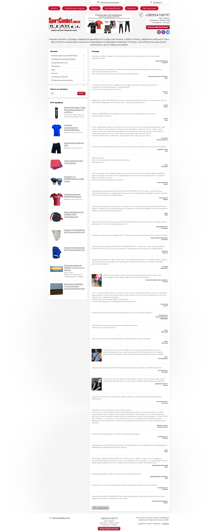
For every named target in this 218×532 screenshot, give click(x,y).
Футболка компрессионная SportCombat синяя (71, 127)
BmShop (166, 523)
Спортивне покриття (59, 76)
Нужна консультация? (109, 2)
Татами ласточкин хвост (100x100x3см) (73, 161)
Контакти (131, 8)
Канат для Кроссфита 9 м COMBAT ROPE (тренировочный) (74, 214)
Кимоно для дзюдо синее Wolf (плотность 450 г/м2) (74, 248)
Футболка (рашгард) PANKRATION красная (72, 195)
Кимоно (54, 73)
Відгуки (94, 8)
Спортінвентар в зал (59, 62)
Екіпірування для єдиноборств (63, 59)
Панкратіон (55, 66)
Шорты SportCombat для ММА (74, 144)
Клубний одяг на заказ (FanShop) (64, 55)
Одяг (53, 69)
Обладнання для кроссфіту (62, 80)
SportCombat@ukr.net (61, 518)
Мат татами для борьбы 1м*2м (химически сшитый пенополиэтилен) (74, 286)
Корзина (157, 2)
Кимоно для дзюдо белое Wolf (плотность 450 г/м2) (74, 230)
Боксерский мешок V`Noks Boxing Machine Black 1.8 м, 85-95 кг (75, 109)
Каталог (54, 8)
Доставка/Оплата (112, 8)
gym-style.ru (164, 318)
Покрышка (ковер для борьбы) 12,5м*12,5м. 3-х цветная (74, 267)
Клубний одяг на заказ (75, 8)
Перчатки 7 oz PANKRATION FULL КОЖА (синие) (74, 178)
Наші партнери (149, 8)
